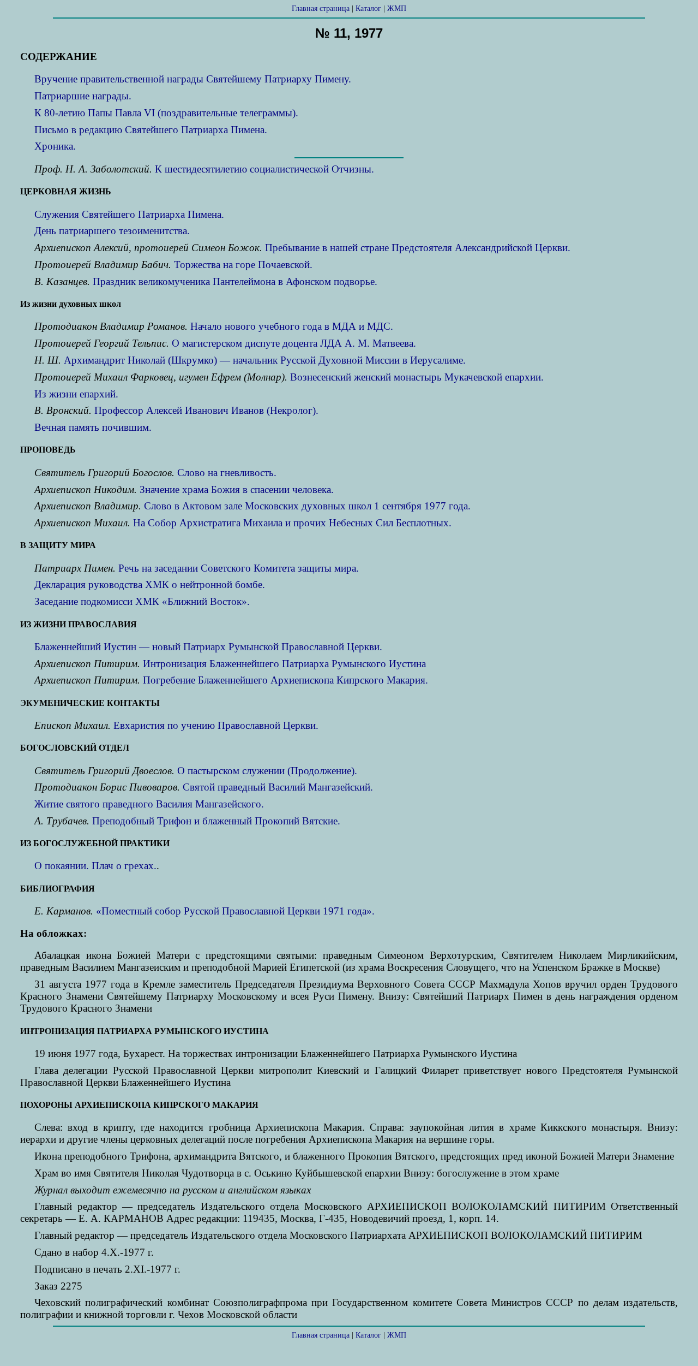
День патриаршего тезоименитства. (112, 230)
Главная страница (321, 8)
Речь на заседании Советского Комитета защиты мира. (238, 568)
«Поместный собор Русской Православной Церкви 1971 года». (235, 911)
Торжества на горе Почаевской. (243, 264)
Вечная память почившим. (93, 427)
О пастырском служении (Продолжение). (267, 770)
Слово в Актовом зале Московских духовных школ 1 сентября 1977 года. (307, 506)
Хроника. (55, 146)
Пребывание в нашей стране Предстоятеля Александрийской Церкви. (417, 247)
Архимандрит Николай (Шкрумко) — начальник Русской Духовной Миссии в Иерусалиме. (265, 360)
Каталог (368, 8)
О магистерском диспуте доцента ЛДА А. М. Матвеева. (294, 343)
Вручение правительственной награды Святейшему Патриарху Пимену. (192, 79)
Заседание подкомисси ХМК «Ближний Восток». (142, 601)
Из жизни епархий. (76, 394)
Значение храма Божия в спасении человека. (237, 489)
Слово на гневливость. (226, 472)
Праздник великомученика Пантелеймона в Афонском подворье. (235, 281)
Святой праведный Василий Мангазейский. (278, 787)
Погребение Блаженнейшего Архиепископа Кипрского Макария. (285, 680)
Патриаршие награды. (82, 96)
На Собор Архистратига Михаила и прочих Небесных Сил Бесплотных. (292, 522)
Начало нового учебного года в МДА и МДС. (291, 326)
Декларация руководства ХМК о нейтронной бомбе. (149, 584)
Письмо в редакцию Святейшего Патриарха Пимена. (150, 129)
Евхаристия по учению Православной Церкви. (215, 725)
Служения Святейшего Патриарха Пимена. (129, 214)
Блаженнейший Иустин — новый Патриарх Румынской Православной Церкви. (208, 646)
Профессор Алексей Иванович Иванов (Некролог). (206, 410)
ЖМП (396, 8)
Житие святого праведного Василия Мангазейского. (149, 804)
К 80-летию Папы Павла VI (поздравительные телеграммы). (166, 112)
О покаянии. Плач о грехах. (95, 865)
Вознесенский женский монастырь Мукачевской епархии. (417, 377)
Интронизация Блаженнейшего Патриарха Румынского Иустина (284, 663)
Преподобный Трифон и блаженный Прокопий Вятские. (216, 821)
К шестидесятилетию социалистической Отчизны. (264, 169)
